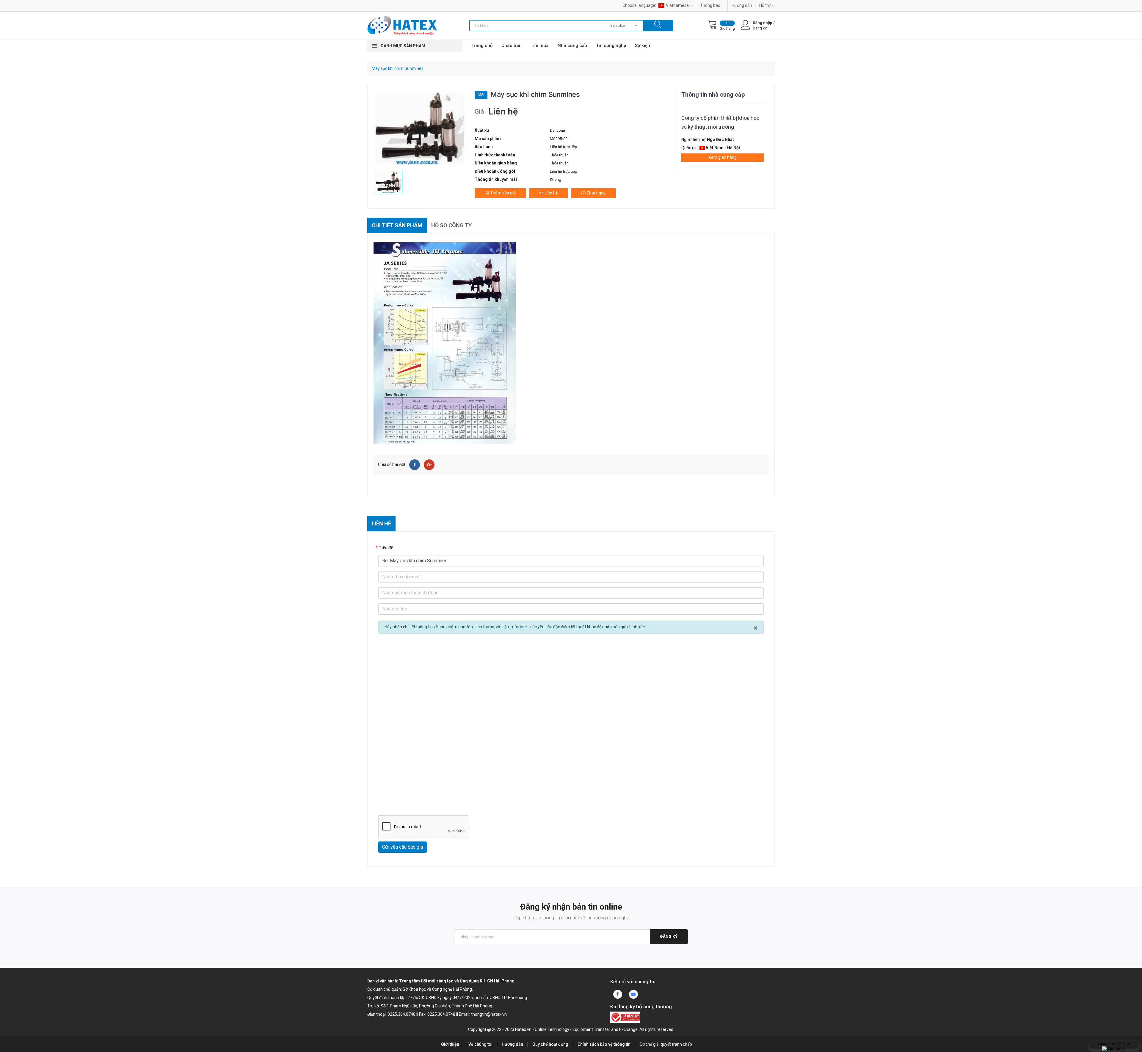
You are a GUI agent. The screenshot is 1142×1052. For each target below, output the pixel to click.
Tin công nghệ (611, 45)
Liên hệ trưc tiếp (563, 147)
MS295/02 (558, 138)
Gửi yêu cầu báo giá (402, 847)
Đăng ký (668, 936)
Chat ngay (595, 193)
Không (555, 179)
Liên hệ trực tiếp (563, 171)
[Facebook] (414, 464)
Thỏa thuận (559, 155)
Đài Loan (557, 130)
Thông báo (710, 5)
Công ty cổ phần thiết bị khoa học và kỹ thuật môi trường (720, 122)
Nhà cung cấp (572, 45)
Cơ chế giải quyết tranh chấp (666, 1044)
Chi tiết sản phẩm (397, 225)
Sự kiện (642, 45)
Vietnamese (677, 5)
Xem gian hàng (722, 157)
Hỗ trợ (765, 5)
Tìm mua (540, 45)
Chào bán (511, 45)
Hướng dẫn (742, 5)
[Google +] (429, 464)
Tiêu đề (386, 547)
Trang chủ (481, 45)
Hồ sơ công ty (451, 225)
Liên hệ (551, 193)
